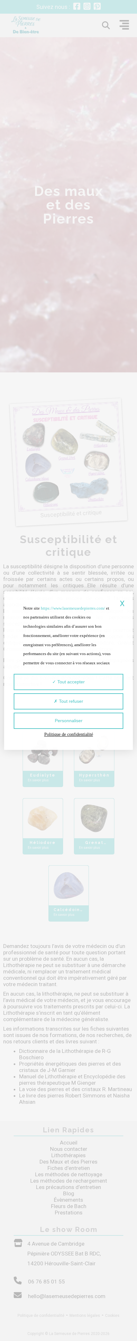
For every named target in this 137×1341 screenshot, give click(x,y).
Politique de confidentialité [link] (68, 734)
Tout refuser (70, 701)
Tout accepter (70, 681)
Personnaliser (69, 720)
